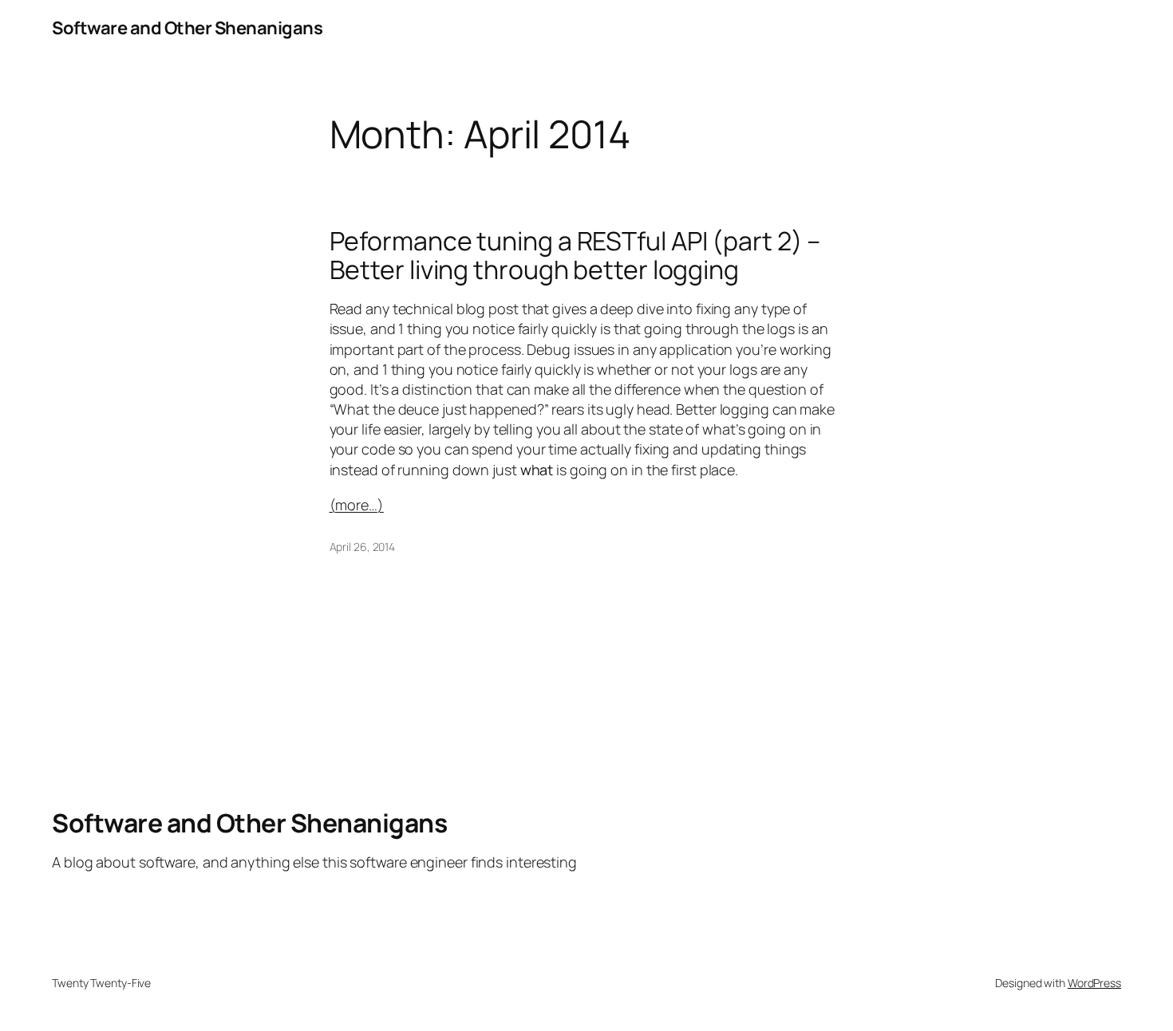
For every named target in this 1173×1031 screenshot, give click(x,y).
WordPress (1094, 982)
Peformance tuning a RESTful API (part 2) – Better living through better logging (575, 255)
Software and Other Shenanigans (187, 28)
